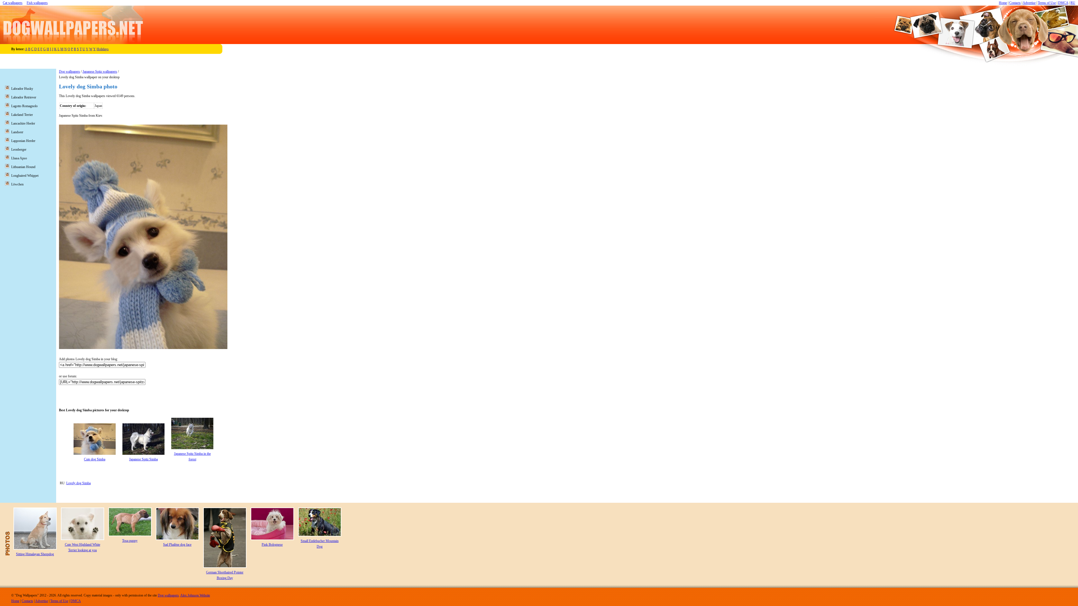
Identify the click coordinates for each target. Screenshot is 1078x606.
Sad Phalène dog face (177, 545)
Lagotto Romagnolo (24, 106)
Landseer (17, 132)
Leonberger (18, 150)
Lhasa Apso (19, 158)
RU (1072, 3)
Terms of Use (1047, 3)
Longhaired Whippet (24, 176)
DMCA (1063, 3)
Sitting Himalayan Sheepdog (35, 554)
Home (1003, 3)
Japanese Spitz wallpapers (100, 72)
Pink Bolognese (272, 545)
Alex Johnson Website (195, 595)
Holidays (103, 49)
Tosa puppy (130, 541)
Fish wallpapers (37, 3)
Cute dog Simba (94, 459)
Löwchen (17, 184)
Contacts (1015, 3)
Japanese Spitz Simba (143, 459)
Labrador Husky (22, 89)
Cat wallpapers (12, 3)
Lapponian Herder (23, 141)
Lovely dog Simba (78, 483)
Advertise (1029, 3)
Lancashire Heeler (23, 123)
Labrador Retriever (23, 97)
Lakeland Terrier (22, 115)
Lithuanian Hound (23, 167)
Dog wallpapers (69, 72)
